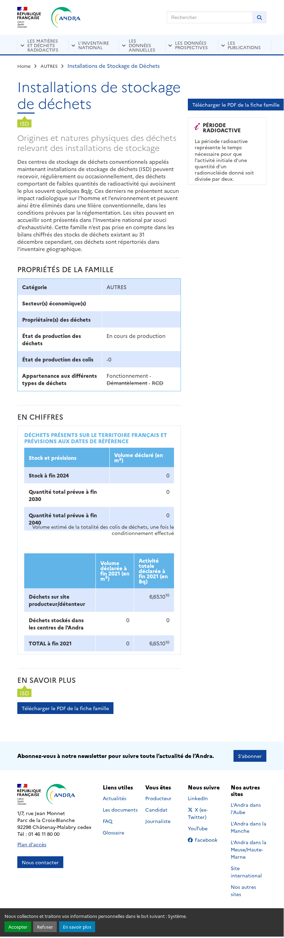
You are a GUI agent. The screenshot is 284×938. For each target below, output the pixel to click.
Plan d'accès (31, 844)
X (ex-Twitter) (205, 813)
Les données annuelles (142, 45)
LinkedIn (205, 798)
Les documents (120, 809)
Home (24, 66)
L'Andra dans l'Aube (246, 808)
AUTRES (49, 66)
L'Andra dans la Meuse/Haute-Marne (248, 849)
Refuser (45, 927)
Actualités (114, 798)
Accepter (17, 927)
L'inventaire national (93, 44)
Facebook (208, 839)
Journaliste (158, 821)
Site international (246, 872)
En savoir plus (77, 927)
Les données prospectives (191, 44)
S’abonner (250, 755)
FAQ (107, 821)
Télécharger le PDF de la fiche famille (65, 708)
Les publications (244, 44)
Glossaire (113, 832)
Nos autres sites (243, 890)
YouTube (205, 828)
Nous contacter (40, 862)
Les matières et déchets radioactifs (42, 45)
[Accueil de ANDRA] (66, 17)
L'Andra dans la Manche (248, 827)
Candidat (156, 809)
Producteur (158, 798)
